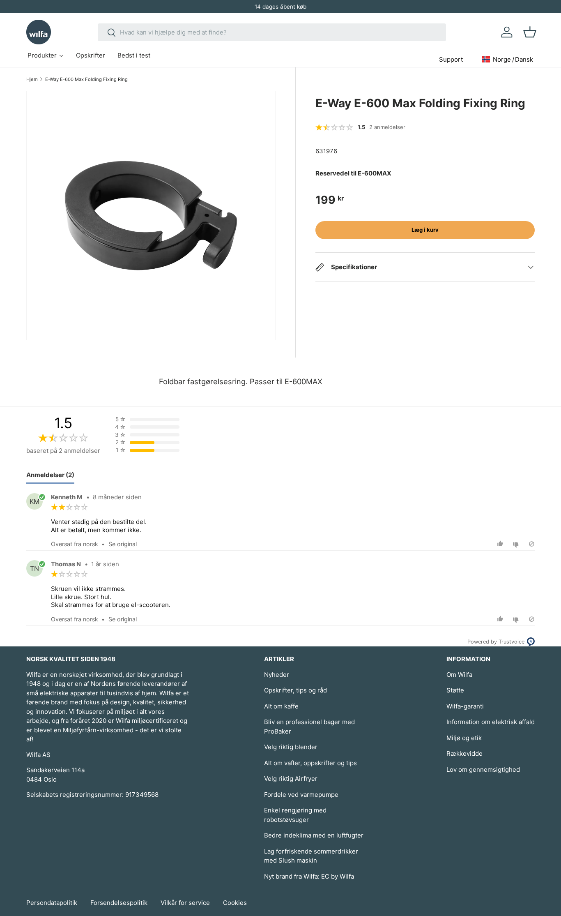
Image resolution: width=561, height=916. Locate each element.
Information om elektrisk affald (490, 722)
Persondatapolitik (51, 903)
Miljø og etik (464, 738)
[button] (530, 32)
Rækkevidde (464, 753)
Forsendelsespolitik (118, 903)
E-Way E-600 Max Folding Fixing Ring (86, 79)
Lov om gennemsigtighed (483, 769)
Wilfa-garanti (465, 706)
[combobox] (272, 32)
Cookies (235, 903)
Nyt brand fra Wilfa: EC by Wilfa (309, 876)
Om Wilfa (459, 674)
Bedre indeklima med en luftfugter (313, 835)
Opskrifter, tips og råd (295, 690)
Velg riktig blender (290, 747)
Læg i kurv (425, 229)
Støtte (455, 690)
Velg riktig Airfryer (290, 778)
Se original (122, 543)
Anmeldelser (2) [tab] (50, 475)
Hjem (32, 79)
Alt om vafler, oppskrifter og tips (310, 763)
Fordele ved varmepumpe (301, 794)
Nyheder (276, 674)
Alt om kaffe (281, 706)
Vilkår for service (185, 903)
